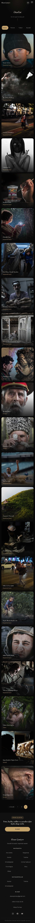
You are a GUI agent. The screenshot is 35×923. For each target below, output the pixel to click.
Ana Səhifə (9, 853)
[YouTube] (22, 914)
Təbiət (21, 28)
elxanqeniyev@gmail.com (17, 896)
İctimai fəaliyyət (26, 862)
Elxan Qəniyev (5, 3)
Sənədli (28, 28)
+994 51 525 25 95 (17, 902)
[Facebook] (17, 914)
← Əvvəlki (11, 807)
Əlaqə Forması (17, 907)
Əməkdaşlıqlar (9, 862)
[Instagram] (13, 914)
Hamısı (5, 28)
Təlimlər (26, 857)
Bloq (25, 866)
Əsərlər (9, 857)
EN (28, 2)
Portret (13, 28)
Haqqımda (26, 853)
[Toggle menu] (32, 3)
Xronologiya (9, 866)
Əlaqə (17, 829)
